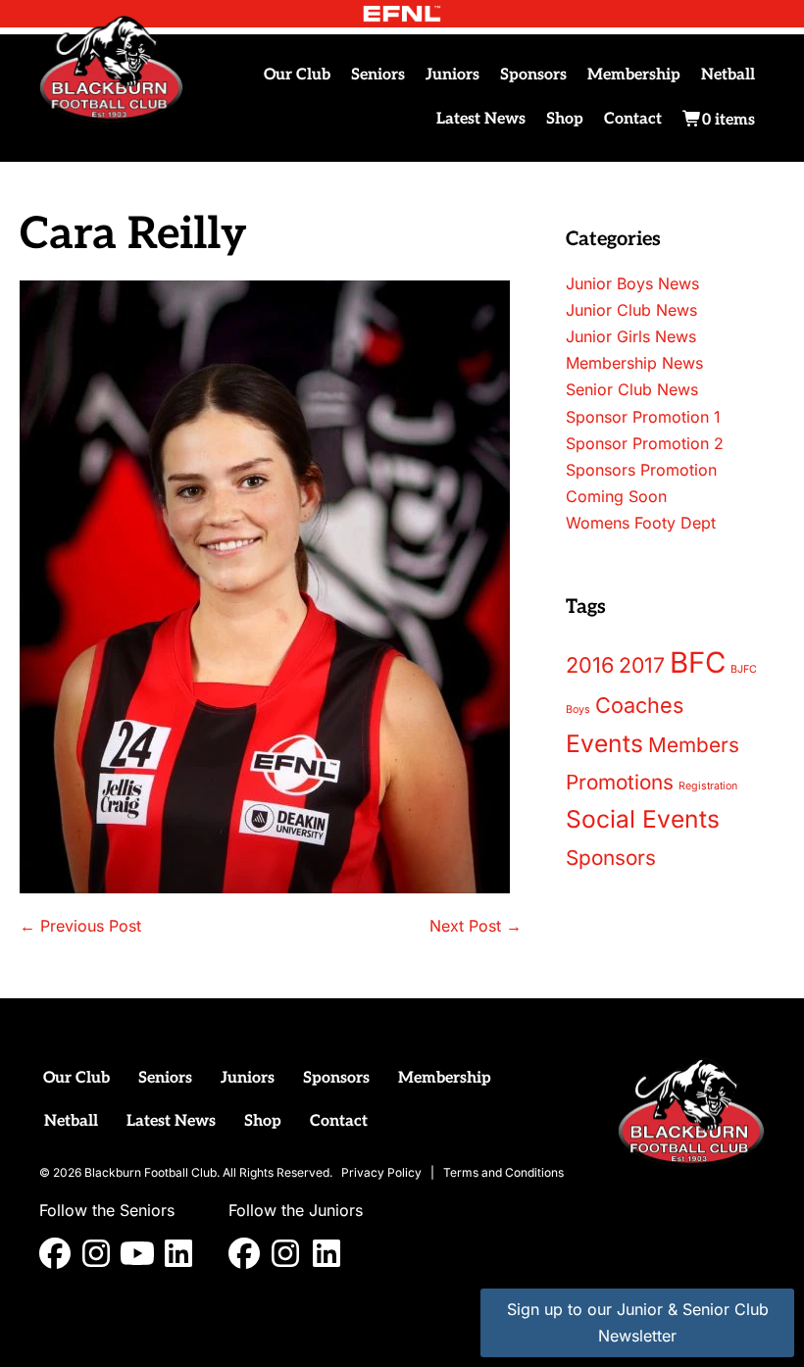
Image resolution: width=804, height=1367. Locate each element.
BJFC (743, 669)
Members (693, 745)
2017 (642, 665)
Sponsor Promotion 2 (645, 443)
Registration (707, 786)
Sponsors (533, 75)
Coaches (639, 705)
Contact (633, 119)
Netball (728, 75)
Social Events (643, 819)
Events (604, 743)
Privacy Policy (381, 1172)
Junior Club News (631, 310)
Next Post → (475, 926)
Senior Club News (632, 389)
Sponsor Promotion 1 (643, 417)
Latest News (481, 119)
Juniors (452, 75)
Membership (633, 75)
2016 (590, 665)
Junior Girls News (631, 336)
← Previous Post (80, 926)
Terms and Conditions (503, 1172)
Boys (578, 709)
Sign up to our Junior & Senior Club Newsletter (638, 1322)
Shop (564, 119)
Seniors (378, 75)
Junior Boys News (632, 283)
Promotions (620, 782)
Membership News (634, 363)
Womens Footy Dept (641, 522)
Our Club (297, 75)
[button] (55, 1253)
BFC (698, 662)
